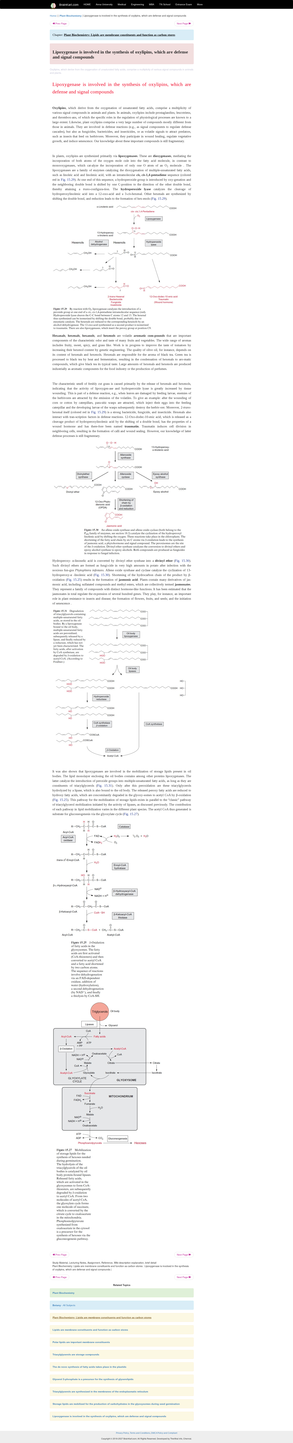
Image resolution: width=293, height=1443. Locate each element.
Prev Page (61, 23)
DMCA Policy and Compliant (164, 1433)
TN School (164, 4)
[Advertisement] (221, 64)
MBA (151, 4)
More (200, 4)
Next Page (183, 23)
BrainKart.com (69, 4)
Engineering (137, 4)
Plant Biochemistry (71, 15)
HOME (87, 4)
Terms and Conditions (140, 1433)
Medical (122, 4)
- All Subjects (64, 1305)
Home (53, 15)
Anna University (104, 4)
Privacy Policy (122, 1433)
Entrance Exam (183, 4)
